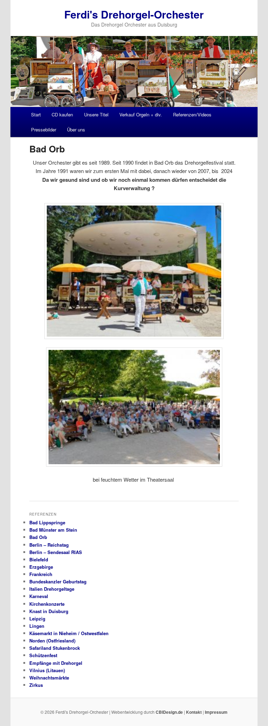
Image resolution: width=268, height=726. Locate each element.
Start (36, 114)
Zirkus (36, 685)
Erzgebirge (41, 566)
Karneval (38, 596)
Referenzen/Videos (192, 114)
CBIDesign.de (169, 712)
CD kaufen (62, 114)
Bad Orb (38, 537)
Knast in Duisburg (48, 611)
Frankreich (40, 574)
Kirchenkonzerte (47, 604)
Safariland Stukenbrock (54, 648)
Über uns (76, 129)
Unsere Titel (96, 114)
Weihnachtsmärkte (49, 677)
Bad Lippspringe (47, 522)
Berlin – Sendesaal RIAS (55, 552)
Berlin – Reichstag (49, 544)
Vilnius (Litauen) (47, 670)
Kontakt (194, 712)
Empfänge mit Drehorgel (55, 663)
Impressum (216, 712)
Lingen (36, 626)
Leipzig (37, 618)
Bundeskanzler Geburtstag (58, 581)
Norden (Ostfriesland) (52, 640)
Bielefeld (38, 559)
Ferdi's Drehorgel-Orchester (134, 14)
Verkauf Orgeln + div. (140, 114)
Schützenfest (43, 655)
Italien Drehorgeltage (51, 588)
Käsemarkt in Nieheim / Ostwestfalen (69, 633)
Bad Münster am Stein (53, 529)
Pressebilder (43, 129)
